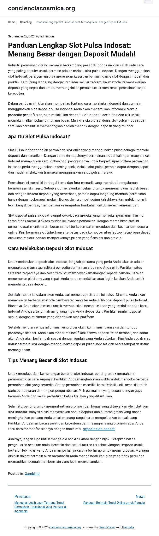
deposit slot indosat (99, 429)
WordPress (107, 527)
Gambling (32, 473)
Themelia (127, 527)
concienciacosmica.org (65, 527)
